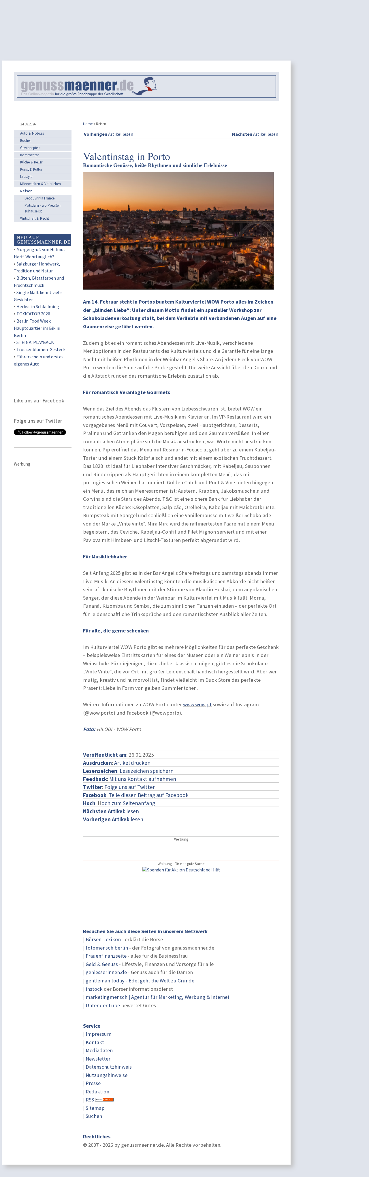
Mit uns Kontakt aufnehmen (142, 778)
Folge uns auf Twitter (129, 787)
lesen (113, 819)
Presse (93, 1083)
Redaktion (97, 1091)
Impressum (99, 1034)
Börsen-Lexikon (103, 939)
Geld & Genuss (102, 964)
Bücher (25, 140)
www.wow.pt (197, 704)
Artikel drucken (132, 762)
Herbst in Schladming (37, 306)
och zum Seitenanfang (128, 803)
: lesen (111, 811)
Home (88, 123)
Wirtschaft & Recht (34, 218)
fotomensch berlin (107, 947)
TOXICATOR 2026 (33, 314)
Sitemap (95, 1108)
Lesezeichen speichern (147, 770)
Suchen (94, 1116)
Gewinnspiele (30, 147)
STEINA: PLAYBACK (35, 342)
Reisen (26, 191)
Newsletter (98, 1058)
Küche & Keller (31, 162)
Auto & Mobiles (32, 133)
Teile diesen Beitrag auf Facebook (149, 795)
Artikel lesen (108, 134)
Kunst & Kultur (31, 169)
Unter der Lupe (103, 1005)
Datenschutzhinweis (109, 1066)
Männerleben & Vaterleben (40, 183)
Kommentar (29, 154)
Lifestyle (26, 176)
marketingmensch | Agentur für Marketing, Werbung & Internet (157, 997)
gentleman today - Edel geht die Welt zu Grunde (140, 980)
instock (94, 989)
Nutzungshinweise (106, 1075)
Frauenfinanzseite (106, 955)
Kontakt (95, 1042)
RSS (90, 1099)
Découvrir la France (39, 198)
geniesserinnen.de (106, 972)
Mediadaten (99, 1050)
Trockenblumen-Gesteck (40, 349)
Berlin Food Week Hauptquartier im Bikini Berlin (37, 328)
